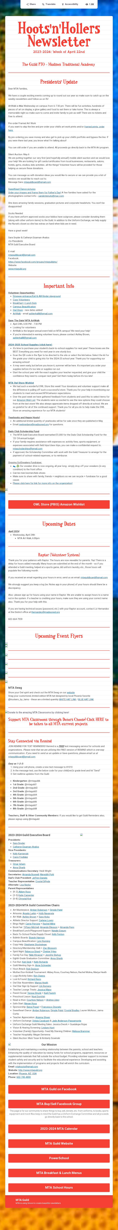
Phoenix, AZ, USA (28, 1073)
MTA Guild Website (59, 1143)
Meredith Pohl (47, 874)
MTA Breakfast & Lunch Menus (59, 1173)
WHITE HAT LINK (67, 699)
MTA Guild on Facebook (59, 1089)
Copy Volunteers (21, 299)
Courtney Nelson (35, 1000)
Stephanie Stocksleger (35, 944)
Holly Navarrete (46, 913)
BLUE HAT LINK (86, 699)
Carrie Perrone (33, 923)
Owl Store (18, 310)
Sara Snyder (19, 843)
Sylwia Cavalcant (40, 1020)
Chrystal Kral (24, 898)
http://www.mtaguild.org (30, 1070)
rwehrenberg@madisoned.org (34, 424)
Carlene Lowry (46, 920)
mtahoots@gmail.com (26, 1066)
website (71, 692)
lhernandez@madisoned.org (45, 612)
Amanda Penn (67, 927)
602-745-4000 (24, 1077)
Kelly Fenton (58, 934)
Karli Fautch (50, 993)
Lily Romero (45, 986)
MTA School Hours (59, 1187)
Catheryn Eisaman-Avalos (26, 846)
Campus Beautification (24, 306)
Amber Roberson (38, 910)
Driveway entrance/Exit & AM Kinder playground (37, 296)
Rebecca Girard (32, 951)
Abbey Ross (24, 891)
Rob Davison (32, 968)
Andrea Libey (52, 1000)
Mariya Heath (41, 982)
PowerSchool (59, 1158)
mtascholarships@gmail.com (27, 448)
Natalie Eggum (59, 930)
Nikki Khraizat (36, 955)
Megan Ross (30, 1003)
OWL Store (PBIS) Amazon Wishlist (59, 504)
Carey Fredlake (20, 857)
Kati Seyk (26, 962)
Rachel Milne (49, 923)
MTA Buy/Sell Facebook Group (59, 1104)
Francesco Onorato (51, 1007)
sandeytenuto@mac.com (51, 196)
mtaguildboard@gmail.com (37, 182)
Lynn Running (43, 941)
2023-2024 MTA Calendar (59, 1129)
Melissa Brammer (81, 1031)
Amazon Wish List (26, 400)
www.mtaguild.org (17, 268)
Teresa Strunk (34, 993)
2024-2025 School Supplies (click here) (30, 344)
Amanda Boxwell (30, 874)
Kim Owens (39, 975)
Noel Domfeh (38, 996)
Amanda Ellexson (48, 927)
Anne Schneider (43, 965)
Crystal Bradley (71, 1010)
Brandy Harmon (37, 937)
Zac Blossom (50, 948)
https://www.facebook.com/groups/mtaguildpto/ (32, 262)
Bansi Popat (33, 1007)
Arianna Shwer (42, 1017)
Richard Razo (34, 979)
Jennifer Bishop (53, 955)
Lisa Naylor (25, 884)
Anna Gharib (19, 867)
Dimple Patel (56, 910)
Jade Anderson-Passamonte (66, 1020)
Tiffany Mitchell (31, 927)
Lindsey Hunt (47, 1027)
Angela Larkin (29, 913)
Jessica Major (44, 989)
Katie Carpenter (26, 895)
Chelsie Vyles (49, 951)
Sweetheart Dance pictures (21, 189)
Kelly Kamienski (20, 853)
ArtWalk (17, 313)
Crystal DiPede (42, 881)
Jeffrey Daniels (39, 878)
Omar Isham (19, 864)
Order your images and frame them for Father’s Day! (34, 192)
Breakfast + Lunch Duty (25, 303)
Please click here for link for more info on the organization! (43, 483)
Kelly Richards (41, 962)
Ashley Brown (29, 916)
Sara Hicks (44, 916)
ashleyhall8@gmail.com (41, 313)
